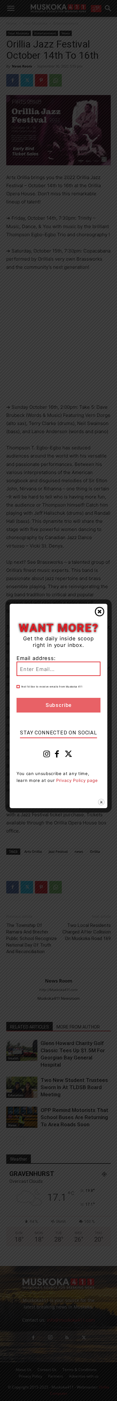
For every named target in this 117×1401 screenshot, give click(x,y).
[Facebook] (57, 755)
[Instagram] (46, 755)
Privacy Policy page (77, 780)
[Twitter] (69, 755)
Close (99, 611)
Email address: (36, 658)
